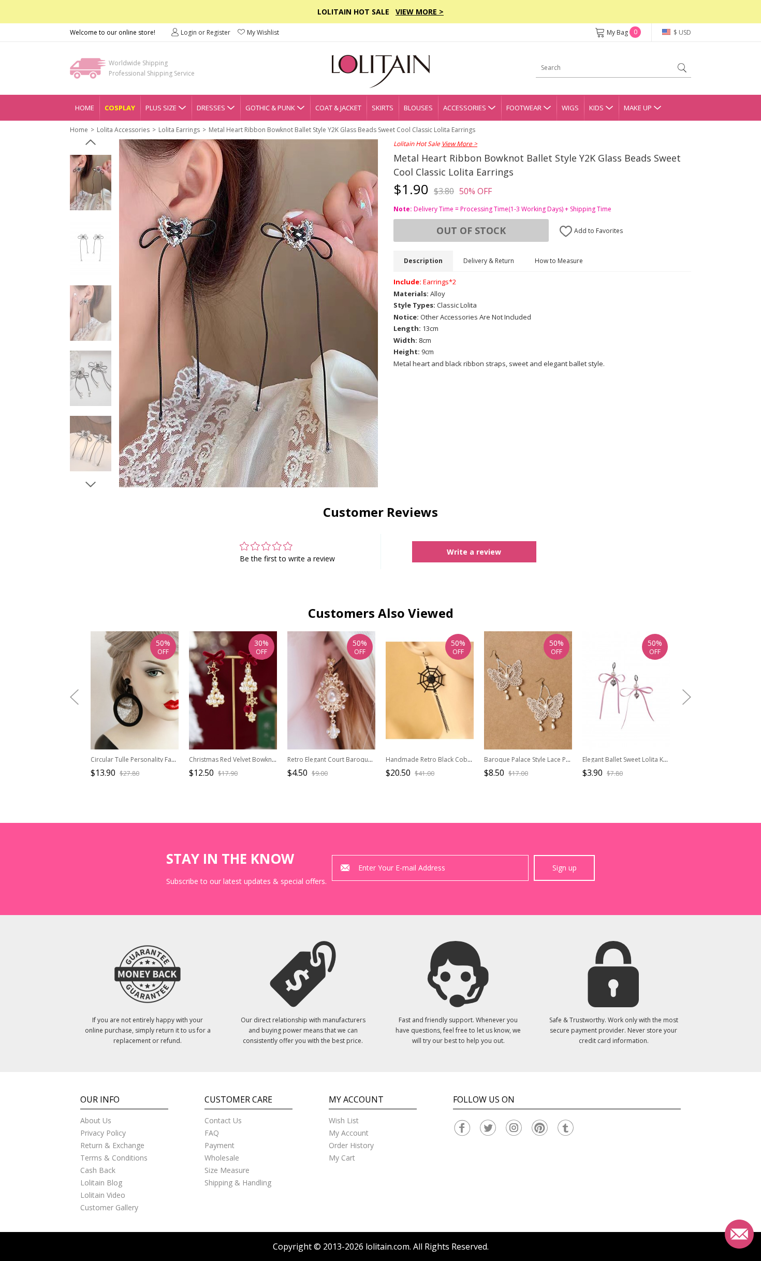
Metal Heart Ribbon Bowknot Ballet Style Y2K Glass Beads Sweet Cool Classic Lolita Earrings (342, 129)
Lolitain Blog (101, 1182)
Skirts (382, 107)
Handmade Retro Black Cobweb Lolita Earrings (454, 759)
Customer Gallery (109, 1207)
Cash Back (97, 1170)
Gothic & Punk (270, 107)
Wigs (570, 107)
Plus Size (161, 107)
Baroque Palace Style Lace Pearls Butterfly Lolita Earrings (567, 759)
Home (84, 107)
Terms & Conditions (114, 1158)
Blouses (418, 107)
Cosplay (120, 107)
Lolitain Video (102, 1195)
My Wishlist (263, 32)
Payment (219, 1145)
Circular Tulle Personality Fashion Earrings (152, 759)
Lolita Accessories (123, 129)
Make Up (638, 107)
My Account (349, 1133)
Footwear (524, 107)
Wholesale (221, 1158)
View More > (420, 12)
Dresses (211, 107)
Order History (351, 1145)
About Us (95, 1120)
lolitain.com (387, 1246)
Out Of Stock (471, 230)
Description (423, 260)
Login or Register (205, 32)
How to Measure (559, 260)
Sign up (564, 868)
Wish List (344, 1120)
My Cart (342, 1158)
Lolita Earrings (179, 129)
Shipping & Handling (237, 1182)
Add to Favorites (598, 230)
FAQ (211, 1133)
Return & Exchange (112, 1145)
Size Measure (227, 1170)
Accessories (464, 107)
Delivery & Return (488, 260)
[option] (90, 182)
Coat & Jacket (338, 107)
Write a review (474, 552)
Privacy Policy (103, 1133)
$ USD (681, 32)
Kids (596, 107)
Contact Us (223, 1120)
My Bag (622, 32)
